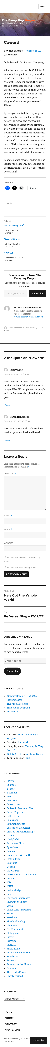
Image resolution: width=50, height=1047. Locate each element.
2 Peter (10, 788)
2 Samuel (12, 792)
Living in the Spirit (17, 901)
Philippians (13, 933)
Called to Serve (15, 816)
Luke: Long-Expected (19, 909)
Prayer (10, 937)
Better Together (15, 812)
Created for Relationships (21, 831)
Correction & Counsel (18, 827)
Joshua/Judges (14, 890)
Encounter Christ (16, 843)
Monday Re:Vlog (16, 921)
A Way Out (8, 253)
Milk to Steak (14, 754)
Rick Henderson (15, 328)
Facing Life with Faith (19, 855)
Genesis (11, 866)
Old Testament (15, 929)
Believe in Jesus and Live (20, 808)
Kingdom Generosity (18, 898)
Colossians (12, 820)
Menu (43, 6)
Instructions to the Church (21, 874)
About (9, 1018)
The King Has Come (17, 703)
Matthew (12, 917)
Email (8, 529)
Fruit (27, 758)
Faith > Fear (13, 859)
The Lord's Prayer (16, 972)
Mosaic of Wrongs (12, 239)
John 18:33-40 (33, 50)
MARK (10, 913)
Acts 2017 (12, 800)
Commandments (16, 823)
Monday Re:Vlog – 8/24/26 (22, 696)
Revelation (12, 956)
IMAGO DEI (13, 870)
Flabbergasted (14, 699)
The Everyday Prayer (13, 1039)
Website (8, 543)
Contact (11, 1024)
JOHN (6, 331)
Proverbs (11, 940)
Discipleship (13, 839)
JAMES (10, 878)
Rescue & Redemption (19, 952)
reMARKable (13, 948)
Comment (10, 474)
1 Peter (10, 781)
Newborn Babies (34, 754)
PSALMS (11, 944)
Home (8, 1012)
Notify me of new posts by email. (21, 567)
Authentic (12, 711)
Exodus (11, 851)
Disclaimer (12, 1030)
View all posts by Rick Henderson (28, 317)
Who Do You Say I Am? (14, 225)
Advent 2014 (13, 804)
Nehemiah (12, 925)
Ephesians (12, 847)
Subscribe (37, 293)
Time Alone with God (18, 707)
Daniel (10, 835)
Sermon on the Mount (19, 964)
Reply (7, 405)
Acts (9, 796)
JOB (9, 882)
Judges (10, 894)
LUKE (10, 905)
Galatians (12, 862)
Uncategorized (15, 976)
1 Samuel (11, 784)
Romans (11, 960)
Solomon (12, 968)
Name (8, 516)
